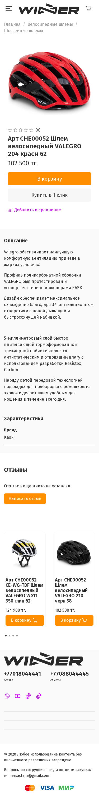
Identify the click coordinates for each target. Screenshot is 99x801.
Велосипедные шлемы (50, 24)
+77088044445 (69, 674)
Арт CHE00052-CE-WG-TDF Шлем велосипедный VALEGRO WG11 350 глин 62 (24, 590)
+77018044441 (22, 674)
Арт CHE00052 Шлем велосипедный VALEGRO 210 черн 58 (71, 590)
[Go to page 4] (17, 635)
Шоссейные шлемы (23, 30)
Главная (12, 24)
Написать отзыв (24, 498)
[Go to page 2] (9, 635)
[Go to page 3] (13, 635)
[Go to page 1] (6, 635)
